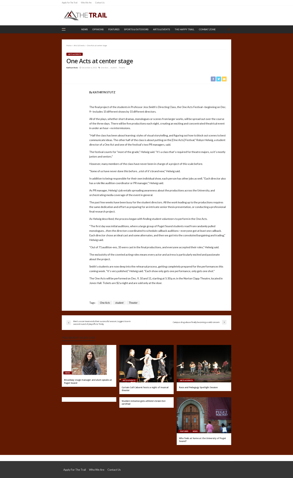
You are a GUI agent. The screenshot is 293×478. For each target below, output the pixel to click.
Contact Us (100, 2)
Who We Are (86, 2)
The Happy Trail (184, 29)
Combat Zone (207, 29)
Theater (122, 67)
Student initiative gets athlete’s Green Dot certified (144, 402)
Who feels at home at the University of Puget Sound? (202, 440)
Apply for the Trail (69, 2)
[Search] (228, 29)
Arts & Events (161, 29)
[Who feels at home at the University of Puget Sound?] (204, 415)
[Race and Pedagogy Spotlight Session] (204, 363)
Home (69, 45)
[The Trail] (85, 15)
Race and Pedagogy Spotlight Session (198, 387)
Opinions (98, 29)
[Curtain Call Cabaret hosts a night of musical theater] (146, 363)
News (84, 29)
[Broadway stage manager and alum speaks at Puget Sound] (89, 360)
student (113, 67)
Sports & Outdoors (136, 29)
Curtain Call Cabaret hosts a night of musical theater (145, 389)
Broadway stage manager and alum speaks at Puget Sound (88, 381)
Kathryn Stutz (72, 67)
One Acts (104, 67)
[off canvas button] (63, 29)
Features (113, 29)
